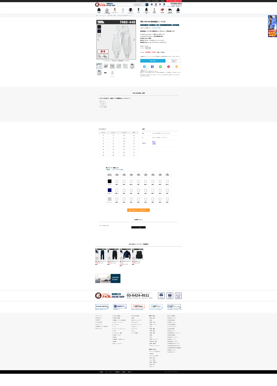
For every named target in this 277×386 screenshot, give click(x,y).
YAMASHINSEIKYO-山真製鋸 (174, 347)
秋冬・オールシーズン (137, 320)
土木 (151, 337)
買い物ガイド (99, 317)
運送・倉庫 (152, 333)
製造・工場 (152, 322)
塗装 (151, 320)
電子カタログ (139, 1)
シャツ (114, 326)
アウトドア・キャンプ (154, 345)
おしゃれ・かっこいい (137, 324)
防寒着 (114, 341)
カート (160, 5)
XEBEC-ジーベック (172, 339)
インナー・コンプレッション (119, 328)
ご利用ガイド (179, 6)
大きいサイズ (135, 322)
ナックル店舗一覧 (146, 1)
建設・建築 (152, 318)
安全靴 (114, 337)
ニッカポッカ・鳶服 (117, 333)
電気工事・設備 (153, 341)
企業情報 (162, 1)
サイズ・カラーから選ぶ (117, 169)
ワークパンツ (116, 324)
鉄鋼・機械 (152, 328)
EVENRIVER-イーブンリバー (174, 333)
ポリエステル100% (154, 355)
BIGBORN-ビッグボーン (173, 341)
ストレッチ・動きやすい (155, 351)
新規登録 (155, 5)
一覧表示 (108, 169)
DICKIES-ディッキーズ (173, 337)
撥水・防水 (152, 364)
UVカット (152, 366)
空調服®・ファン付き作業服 (119, 320)
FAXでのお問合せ (155, 1)
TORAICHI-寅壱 (171, 320)
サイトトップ (99, 315)
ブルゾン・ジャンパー (118, 322)
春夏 (133, 318)
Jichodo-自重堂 (171, 328)
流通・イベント (153, 324)
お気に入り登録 (157, 27)
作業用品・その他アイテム (119, 339)
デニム (133, 330)
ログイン (151, 5)
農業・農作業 (153, 343)
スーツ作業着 (135, 333)
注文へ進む (153, 60)
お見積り (98, 320)
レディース (134, 328)
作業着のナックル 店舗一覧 (102, 326)
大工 (151, 326)
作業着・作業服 (116, 318)
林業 (151, 335)
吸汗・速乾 (152, 358)
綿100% (151, 353)
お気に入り (164, 5)
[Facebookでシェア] (152, 66)
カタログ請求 (99, 322)
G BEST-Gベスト (171, 352)
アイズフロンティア (172, 326)
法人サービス (99, 328)
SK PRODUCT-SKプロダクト (174, 345)
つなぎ (114, 330)
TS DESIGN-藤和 (171, 324)
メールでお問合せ (172, 6)
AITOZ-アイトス (171, 330)
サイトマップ (99, 324)
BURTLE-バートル (172, 318)
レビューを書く (138, 227)
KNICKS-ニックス (172, 350)
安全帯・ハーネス (117, 335)
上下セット (134, 326)
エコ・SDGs (152, 360)
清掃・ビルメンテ (154, 339)
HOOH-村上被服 (171, 335)
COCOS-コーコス (172, 322)
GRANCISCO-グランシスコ (174, 343)
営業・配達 (152, 330)
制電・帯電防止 (153, 362)
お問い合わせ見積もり (174, 61)
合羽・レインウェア (117, 343)
